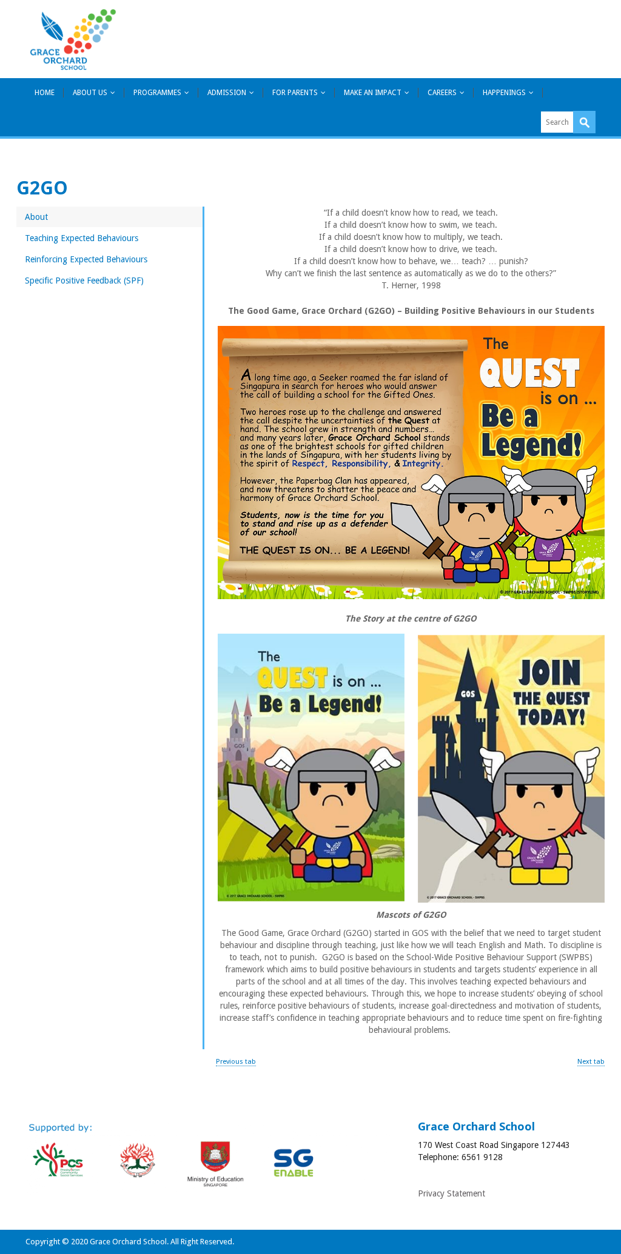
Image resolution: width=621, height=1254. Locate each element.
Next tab (591, 1062)
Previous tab (236, 1062)
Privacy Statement (451, 1193)
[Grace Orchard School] (72, 39)
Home (45, 92)
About (36, 217)
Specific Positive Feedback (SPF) (84, 280)
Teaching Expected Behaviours (81, 238)
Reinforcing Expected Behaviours (86, 259)
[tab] (109, 217)
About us (90, 92)
